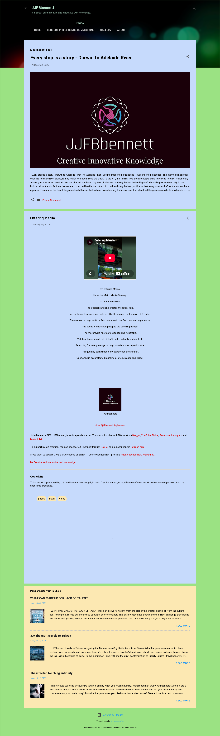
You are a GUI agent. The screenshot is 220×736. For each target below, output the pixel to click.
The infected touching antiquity (51, 673)
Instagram (177, 435)
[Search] (194, 9)
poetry (41, 498)
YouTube (146, 435)
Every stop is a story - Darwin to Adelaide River (81, 57)
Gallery (105, 30)
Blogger (136, 435)
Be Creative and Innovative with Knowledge (53, 462)
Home (37, 30)
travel (52, 498)
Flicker (155, 435)
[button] (188, 57)
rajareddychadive (117, 721)
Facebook (165, 435)
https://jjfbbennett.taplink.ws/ (110, 425)
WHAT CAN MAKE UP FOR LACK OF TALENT (59, 598)
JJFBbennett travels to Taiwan (50, 635)
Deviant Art (36, 439)
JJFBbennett (43, 7)
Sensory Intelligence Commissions (70, 30)
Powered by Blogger (112, 715)
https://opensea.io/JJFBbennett (138, 454)
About (121, 30)
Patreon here (137, 447)
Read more (183, 625)
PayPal (105, 447)
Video (62, 498)
